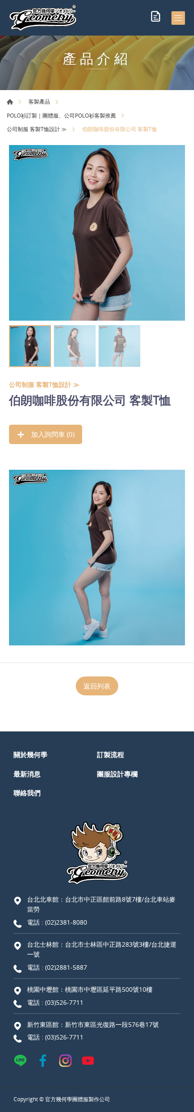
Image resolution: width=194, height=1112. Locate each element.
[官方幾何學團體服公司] (43, 18)
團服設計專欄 (117, 773)
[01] (97, 233)
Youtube (88, 1060)
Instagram (65, 1060)
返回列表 (97, 685)
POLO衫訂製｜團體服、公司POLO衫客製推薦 (61, 115)
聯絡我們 (27, 792)
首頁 (10, 102)
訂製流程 (110, 754)
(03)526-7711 (64, 1002)
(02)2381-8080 (66, 922)
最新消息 (27, 773)
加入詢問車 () (51, 434)
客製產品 (39, 101)
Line (20, 1060)
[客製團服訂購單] (155, 18)
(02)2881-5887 (66, 967)
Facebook (43, 1060)
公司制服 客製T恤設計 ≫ (37, 128)
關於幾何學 (30, 754)
